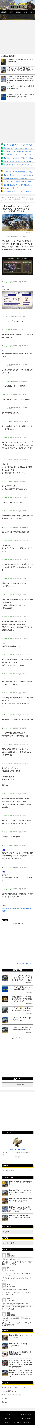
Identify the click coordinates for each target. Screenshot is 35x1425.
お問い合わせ (9, 1418)
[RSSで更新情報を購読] (19, 1157)
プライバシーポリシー (26, 1418)
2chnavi (4, 1402)
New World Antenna (9, 1391)
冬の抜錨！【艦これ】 (11, 188)
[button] (31, 1171)
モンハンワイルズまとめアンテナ (13, 1387)
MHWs (5, 920)
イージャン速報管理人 (17, 1149)
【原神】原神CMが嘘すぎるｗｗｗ (15, 178)
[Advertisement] (17, 33)
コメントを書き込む (17, 1084)
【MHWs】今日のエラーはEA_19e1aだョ (17, 148)
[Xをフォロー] (16, 1157)
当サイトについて (25, 1414)
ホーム (9, 1414)
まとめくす (6, 1398)
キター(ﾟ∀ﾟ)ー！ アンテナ (11, 1395)
